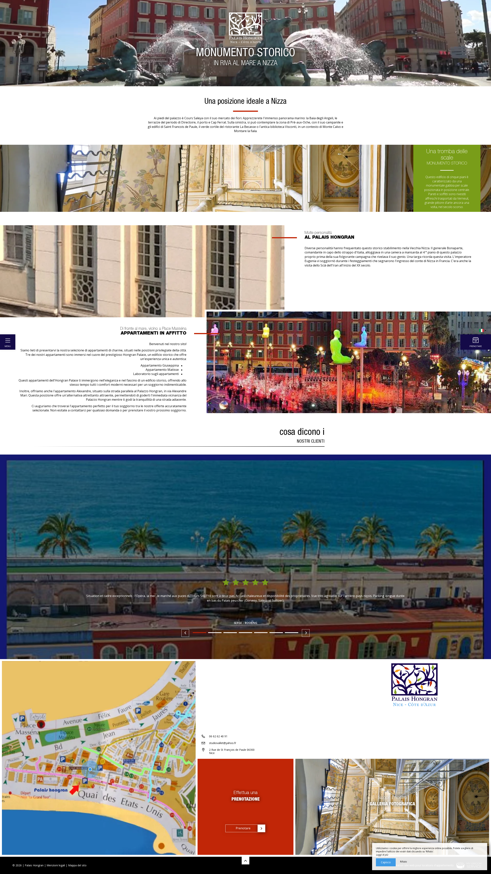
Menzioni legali (56, 865)
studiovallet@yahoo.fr (222, 743)
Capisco (386, 862)
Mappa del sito (77, 865)
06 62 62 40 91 (218, 736)
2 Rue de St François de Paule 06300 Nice (232, 751)
